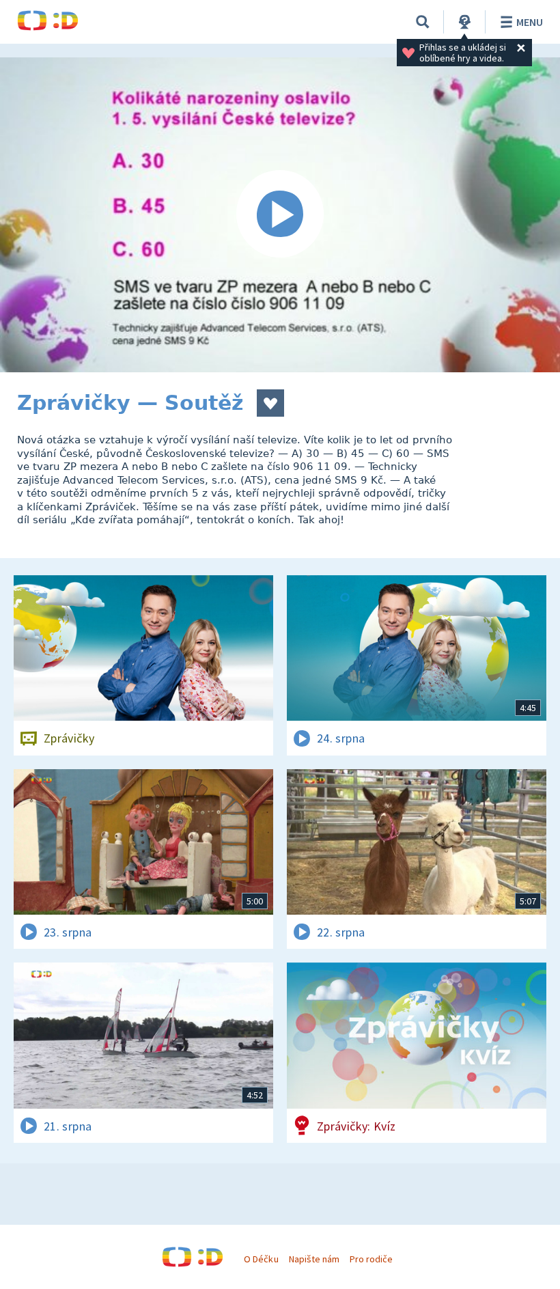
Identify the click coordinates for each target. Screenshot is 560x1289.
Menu (529, 22)
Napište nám (314, 1259)
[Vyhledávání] (422, 22)
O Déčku (261, 1259)
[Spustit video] (280, 214)
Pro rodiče (371, 1259)
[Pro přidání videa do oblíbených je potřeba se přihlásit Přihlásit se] (270, 403)
